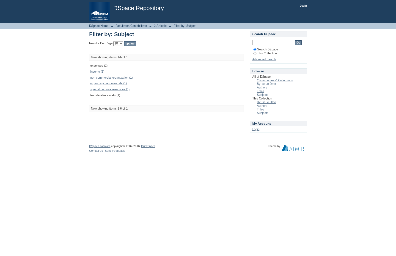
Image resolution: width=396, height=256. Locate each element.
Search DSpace (267, 49)
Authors (262, 87)
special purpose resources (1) (109, 89)
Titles (260, 91)
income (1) (97, 71)
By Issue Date (266, 83)
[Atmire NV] (294, 148)
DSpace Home (98, 26)
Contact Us (96, 150)
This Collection (267, 53)
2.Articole (160, 26)
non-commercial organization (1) (111, 77)
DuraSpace (148, 146)
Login (303, 5)
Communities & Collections (275, 80)
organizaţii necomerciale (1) (108, 83)
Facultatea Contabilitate (131, 26)
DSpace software (99, 146)
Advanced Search (264, 59)
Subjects (263, 94)
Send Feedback (115, 150)
